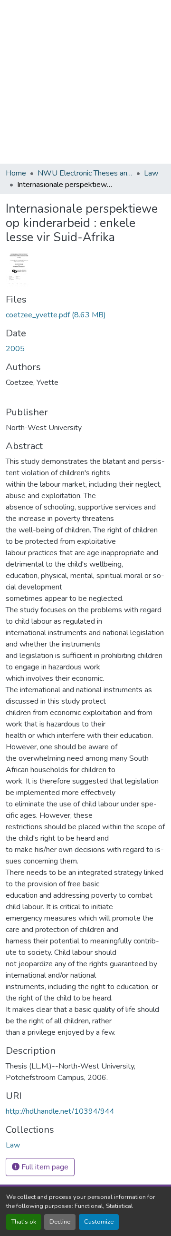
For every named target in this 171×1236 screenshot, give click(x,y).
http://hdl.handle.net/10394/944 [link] (60, 1111)
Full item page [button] (43, 1167)
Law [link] (151, 173)
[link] (85, 315)
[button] (13, 1145)
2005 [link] (15, 348)
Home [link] (16, 173)
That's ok (23, 1221)
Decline (59, 1221)
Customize (99, 1221)
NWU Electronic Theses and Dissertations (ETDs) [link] (85, 173)
